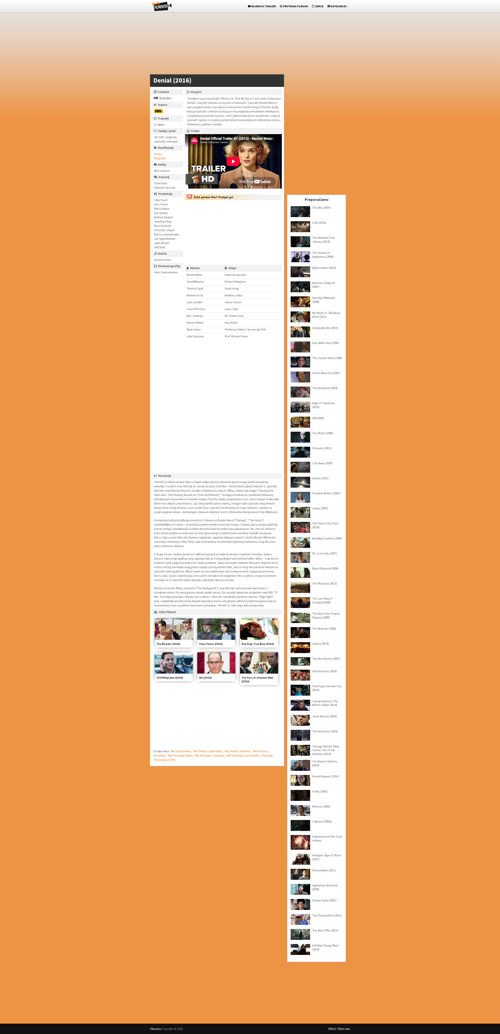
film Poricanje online (180, 755)
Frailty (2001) (320, 791)
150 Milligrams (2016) (169, 677)
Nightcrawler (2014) (324, 268)
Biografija (160, 158)
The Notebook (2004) (325, 388)
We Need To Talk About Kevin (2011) (326, 315)
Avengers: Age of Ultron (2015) (326, 857)
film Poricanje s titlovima (209, 755)
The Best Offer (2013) (325, 930)
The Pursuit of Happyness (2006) (323, 254)
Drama (158, 154)
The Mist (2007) (321, 207)
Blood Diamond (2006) (325, 568)
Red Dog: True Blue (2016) (258, 643)
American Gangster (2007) (323, 285)
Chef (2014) (319, 223)
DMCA (332, 1029)
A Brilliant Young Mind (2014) (325, 947)
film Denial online (180, 751)
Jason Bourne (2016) (324, 716)
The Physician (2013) (324, 583)
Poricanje (267, 755)
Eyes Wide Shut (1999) (325, 343)
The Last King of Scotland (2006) (322, 600)
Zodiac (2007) (320, 508)
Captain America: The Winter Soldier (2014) (325, 703)
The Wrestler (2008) (324, 628)
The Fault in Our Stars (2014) (325, 525)
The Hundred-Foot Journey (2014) (323, 239)
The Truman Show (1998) (327, 358)
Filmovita (155, 1029)
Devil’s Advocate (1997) (326, 373)
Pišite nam (344, 1029)
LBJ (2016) (205, 677)
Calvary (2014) (320, 643)
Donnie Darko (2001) (324, 900)
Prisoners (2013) (322, 448)
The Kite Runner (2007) (326, 659)
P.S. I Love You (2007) (324, 553)
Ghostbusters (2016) (324, 671)
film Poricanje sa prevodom (242, 755)
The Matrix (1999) (322, 433)
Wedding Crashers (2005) (327, 538)
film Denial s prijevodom (207, 751)
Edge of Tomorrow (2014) (323, 405)
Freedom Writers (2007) (326, 493)
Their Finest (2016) (210, 643)
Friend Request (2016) (325, 776)
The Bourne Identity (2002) (324, 763)
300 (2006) (318, 418)
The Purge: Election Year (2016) (327, 688)
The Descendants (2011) (327, 915)
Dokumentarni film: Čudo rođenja (327, 838)
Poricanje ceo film (165, 760)
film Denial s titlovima (237, 751)
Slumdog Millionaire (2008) (323, 300)
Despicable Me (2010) (325, 328)
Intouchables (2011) (324, 870)
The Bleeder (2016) (168, 643)
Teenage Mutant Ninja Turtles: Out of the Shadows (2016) (325, 750)
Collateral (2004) (321, 821)
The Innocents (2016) (325, 731)
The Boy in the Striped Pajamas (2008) (326, 615)
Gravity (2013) (320, 478)
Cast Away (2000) (322, 463)
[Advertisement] (248, 44)
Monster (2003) (321, 806)
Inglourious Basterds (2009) (325, 887)
